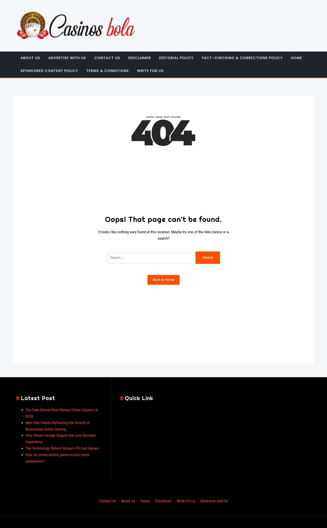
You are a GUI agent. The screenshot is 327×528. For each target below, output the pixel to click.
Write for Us (150, 70)
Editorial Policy (176, 57)
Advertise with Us (67, 57)
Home (296, 57)
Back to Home (163, 280)
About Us (30, 57)
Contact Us (107, 57)
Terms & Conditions (107, 70)
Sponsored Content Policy (49, 70)
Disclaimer (139, 57)
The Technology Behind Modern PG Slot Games (62, 448)
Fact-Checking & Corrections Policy (242, 57)
